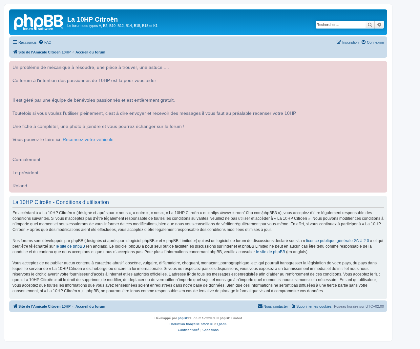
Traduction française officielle (191, 324)
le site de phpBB (70, 246)
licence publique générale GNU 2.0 (337, 240)
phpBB (183, 318)
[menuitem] (45, 42)
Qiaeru (222, 324)
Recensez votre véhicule (88, 139)
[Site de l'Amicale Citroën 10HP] (39, 21)
